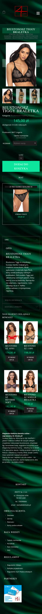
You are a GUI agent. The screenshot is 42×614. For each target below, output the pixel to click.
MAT (13, 132)
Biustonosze (19, 36)
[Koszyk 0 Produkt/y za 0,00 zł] (2, 12)
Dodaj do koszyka (21, 166)
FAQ (8, 550)
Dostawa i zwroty (13, 307)
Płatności (10, 522)
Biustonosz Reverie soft (11, 398)
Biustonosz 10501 (11, 347)
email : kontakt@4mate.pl (21, 505)
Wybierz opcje (11, 358)
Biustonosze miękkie (19, 115)
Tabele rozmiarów (14, 540)
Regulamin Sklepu (14, 565)
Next (37, 63)
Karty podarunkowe (14, 525)
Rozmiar (6, 143)
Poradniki (10, 543)
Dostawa (10, 515)
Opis (7, 239)
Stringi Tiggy (21, 214)
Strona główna (16, 34)
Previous (4, 63)
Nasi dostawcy (12, 547)
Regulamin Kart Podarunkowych (19, 572)
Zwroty (9, 519)
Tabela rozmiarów (21, 135)
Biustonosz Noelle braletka (30, 397)
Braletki (31, 115)
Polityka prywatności (15, 568)
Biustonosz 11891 (30, 347)
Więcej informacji (13, 300)
